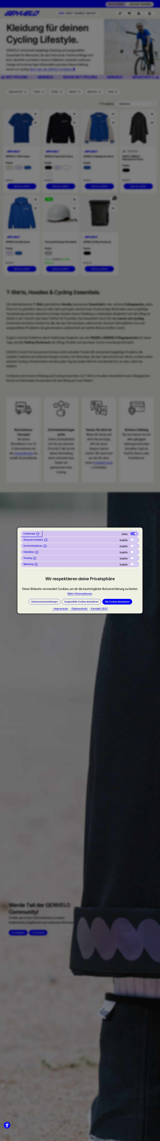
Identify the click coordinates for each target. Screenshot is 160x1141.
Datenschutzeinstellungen (44, 601)
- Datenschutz (79, 609)
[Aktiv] (133, 533)
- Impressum (60, 609)
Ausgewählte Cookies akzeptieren (81, 601)
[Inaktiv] (133, 539)
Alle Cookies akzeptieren (117, 601)
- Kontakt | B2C (98, 609)
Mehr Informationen (80, 594)
